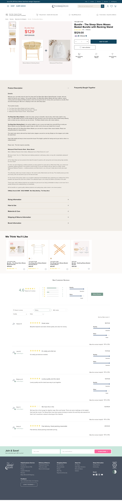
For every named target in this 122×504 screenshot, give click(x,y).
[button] (53, 288)
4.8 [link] (16, 268)
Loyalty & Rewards (25, 471)
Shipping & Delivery (44, 465)
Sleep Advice (96, 465)
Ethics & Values (79, 469)
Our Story (77, 465)
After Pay (59, 471)
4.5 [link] (59, 268)
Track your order (43, 467)
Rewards (99, 1)
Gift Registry (114, 1)
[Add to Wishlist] (24, 269)
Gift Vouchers (60, 465)
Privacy (22, 469)
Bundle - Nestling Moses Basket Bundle (81, 263)
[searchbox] (22, 310)
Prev (21, 47)
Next (70, 47)
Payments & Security (62, 473)
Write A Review (97, 294)
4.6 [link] (83, 30)
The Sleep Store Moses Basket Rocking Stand (37, 263)
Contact (92, 1)
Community (96, 467)
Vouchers (106, 1)
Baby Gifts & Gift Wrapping (27, 475)
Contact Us (23, 465)
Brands (58, 469)
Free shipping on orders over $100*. (16, 1)
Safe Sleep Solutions (80, 467)
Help (86, 1)
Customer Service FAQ (26, 467)
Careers (77, 471)
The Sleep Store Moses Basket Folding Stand (59, 263)
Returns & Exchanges (44, 469)
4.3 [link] (37, 268)
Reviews (23, 473)
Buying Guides (60, 467)
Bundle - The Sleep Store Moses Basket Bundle (16, 263)
